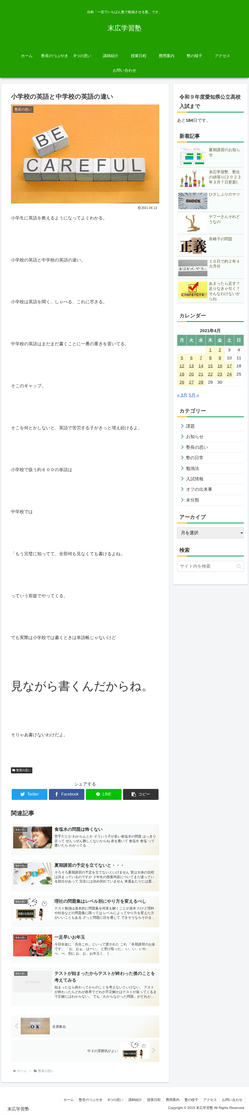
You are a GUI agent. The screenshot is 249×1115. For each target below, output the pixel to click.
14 (200, 365)
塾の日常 (195, 457)
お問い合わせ (232, 1100)
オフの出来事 (199, 489)
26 (181, 382)
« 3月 (182, 395)
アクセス (210, 1100)
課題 (190, 426)
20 (191, 374)
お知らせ (195, 436)
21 (200, 374)
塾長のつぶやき (91, 1100)
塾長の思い (23, 770)
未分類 (192, 500)
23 (219, 374)
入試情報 (195, 478)
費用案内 (172, 1100)
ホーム (68, 1100)
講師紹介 (135, 1100)
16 (219, 365)
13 (191, 365)
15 (210, 365)
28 (200, 382)
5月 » (194, 395)
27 (191, 382)
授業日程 (154, 1100)
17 (229, 365)
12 (181, 365)
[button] (141, 794)
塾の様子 (191, 1100)
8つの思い (115, 1100)
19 (181, 374)
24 (229, 374)
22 (210, 374)
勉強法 (192, 468)
